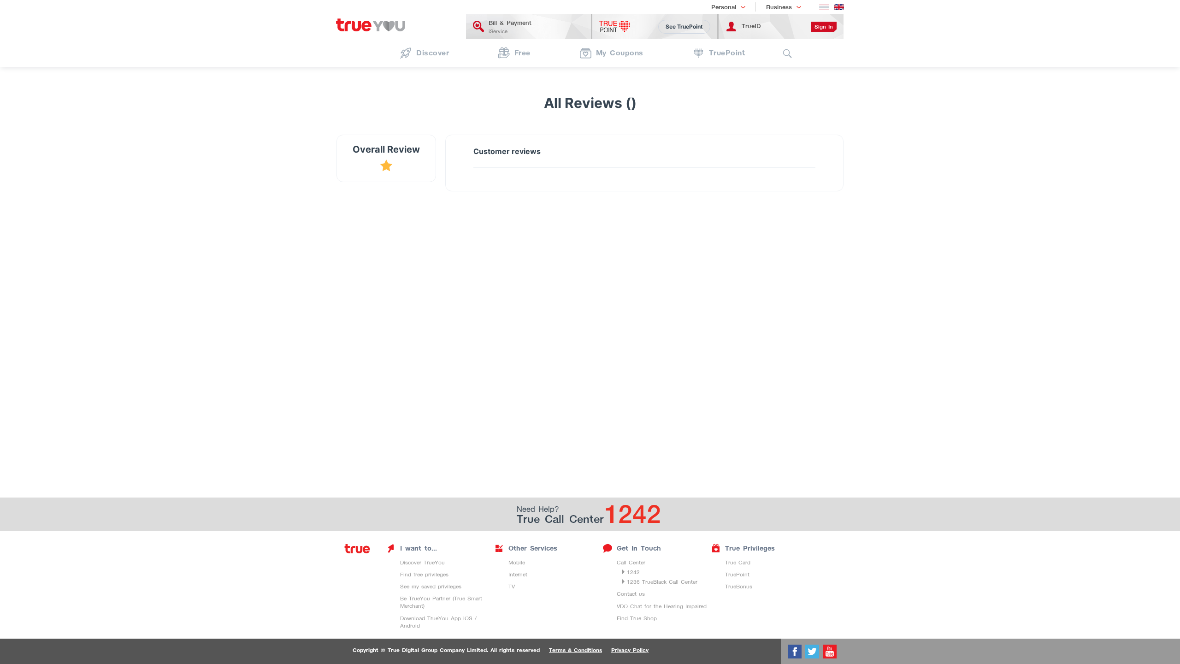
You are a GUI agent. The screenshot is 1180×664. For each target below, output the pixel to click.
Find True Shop (637, 618)
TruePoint (737, 574)
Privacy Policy (630, 650)
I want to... (418, 548)
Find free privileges (424, 574)
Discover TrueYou (422, 562)
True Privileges (750, 548)
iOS (467, 618)
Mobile (516, 562)
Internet (517, 574)
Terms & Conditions (575, 650)
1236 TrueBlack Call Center (662, 581)
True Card (737, 562)
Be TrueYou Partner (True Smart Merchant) (441, 602)
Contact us (631, 593)
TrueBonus (738, 586)
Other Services (532, 548)
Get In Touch (639, 548)
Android (410, 625)
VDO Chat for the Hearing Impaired (662, 606)
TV (511, 586)
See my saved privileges (430, 586)
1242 (633, 572)
